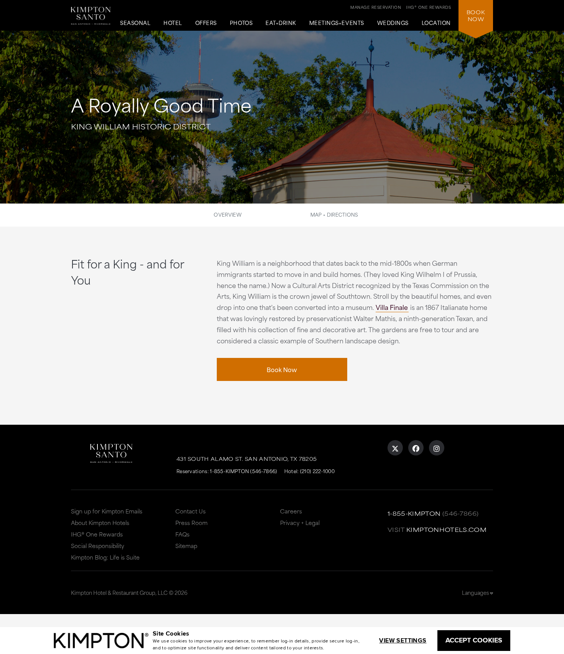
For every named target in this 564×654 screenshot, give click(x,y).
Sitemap (186, 545)
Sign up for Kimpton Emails (106, 511)
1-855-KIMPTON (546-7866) (243, 471)
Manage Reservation (375, 7)
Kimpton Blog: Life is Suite (105, 557)
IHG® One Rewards (97, 534)
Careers (291, 511)
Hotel (172, 23)
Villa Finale (392, 307)
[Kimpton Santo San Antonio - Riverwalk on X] (395, 447)
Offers (206, 23)
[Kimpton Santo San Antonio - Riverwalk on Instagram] (436, 447)
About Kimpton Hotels (100, 522)
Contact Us (190, 511)
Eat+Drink (281, 23)
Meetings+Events (336, 23)
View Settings (402, 640)
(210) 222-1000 (317, 471)
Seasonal (135, 23)
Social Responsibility (97, 545)
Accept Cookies (473, 640)
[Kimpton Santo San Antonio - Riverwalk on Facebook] (416, 447)
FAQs (182, 534)
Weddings (393, 23)
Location (436, 23)
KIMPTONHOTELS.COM (446, 529)
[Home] (90, 18)
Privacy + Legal (300, 522)
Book (476, 15)
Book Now (282, 369)
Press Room (191, 522)
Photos (241, 23)
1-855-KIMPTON (414, 513)
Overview (227, 214)
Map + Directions (334, 214)
